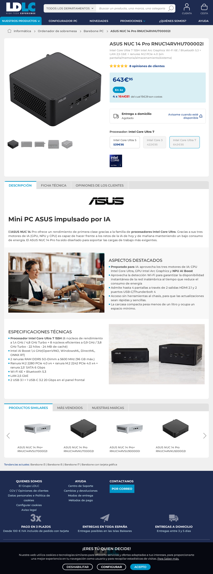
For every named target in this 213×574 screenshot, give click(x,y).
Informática (22, 31)
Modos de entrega (80, 495)
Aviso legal (29, 509)
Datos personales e (21, 495)
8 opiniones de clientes (147, 66)
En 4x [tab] (119, 89)
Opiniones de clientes (33, 490)
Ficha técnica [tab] (53, 185)
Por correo (122, 489)
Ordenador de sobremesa (57, 31)
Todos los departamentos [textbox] (68, 8)
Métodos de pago (81, 500)
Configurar (111, 567)
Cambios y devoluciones (81, 490)
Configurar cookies (29, 505)
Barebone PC (94, 31)
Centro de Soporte (80, 486)
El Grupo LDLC (29, 486)
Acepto (140, 567)
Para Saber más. (168, 558)
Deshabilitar (78, 567)
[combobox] (70, 8)
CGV (12, 490)
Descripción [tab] (20, 185)
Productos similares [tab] (28, 408)
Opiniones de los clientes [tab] (100, 185)
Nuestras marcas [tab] (108, 408)
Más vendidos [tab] (70, 408)
